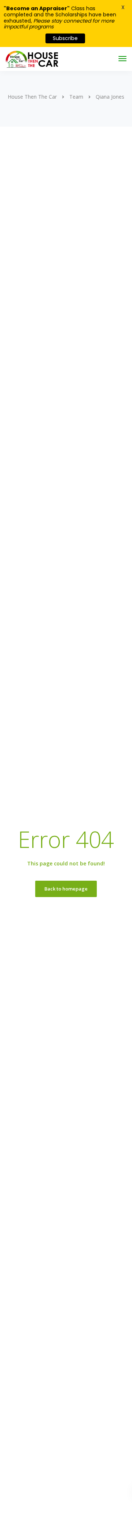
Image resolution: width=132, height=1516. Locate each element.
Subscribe (65, 38)
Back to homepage (66, 888)
